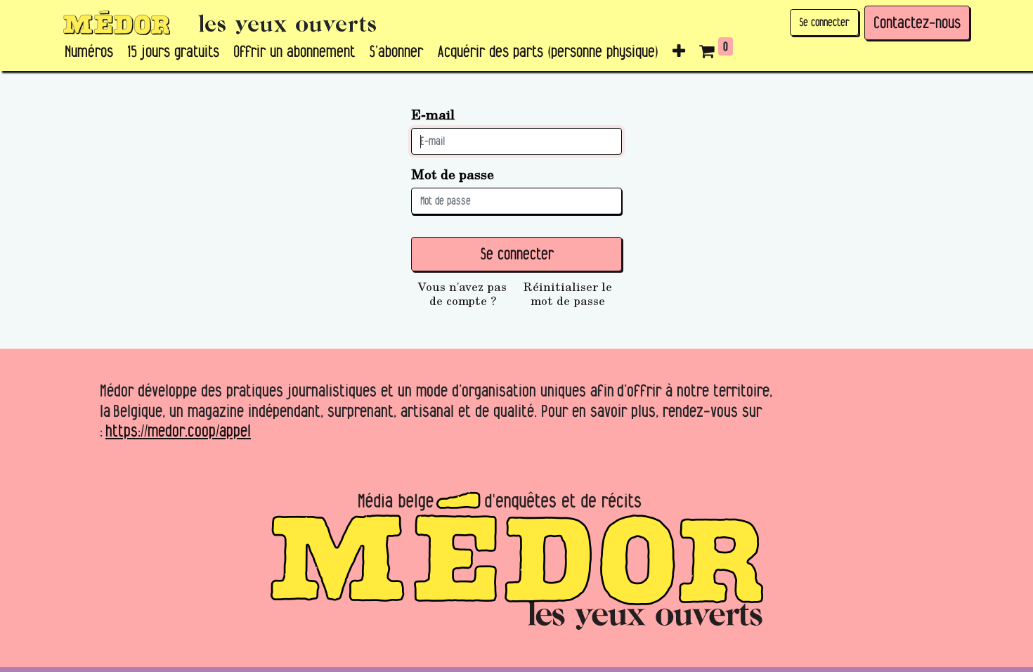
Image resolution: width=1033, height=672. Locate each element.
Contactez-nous (917, 22)
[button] (678, 52)
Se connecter (824, 22)
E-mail (433, 114)
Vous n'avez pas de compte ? (462, 294)
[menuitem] (89, 52)
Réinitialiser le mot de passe (568, 294)
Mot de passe (452, 174)
